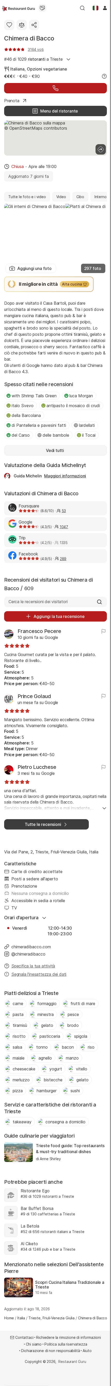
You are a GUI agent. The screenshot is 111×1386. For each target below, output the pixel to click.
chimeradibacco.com (31, 946)
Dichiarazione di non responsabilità (50, 1350)
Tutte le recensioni (43, 824)
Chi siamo (34, 1344)
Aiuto (87, 1350)
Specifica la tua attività (33, 966)
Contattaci (24, 1337)
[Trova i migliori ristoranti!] (18, 8)
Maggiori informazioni (65, 475)
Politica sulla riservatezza (65, 1344)
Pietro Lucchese (37, 767)
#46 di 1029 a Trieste (33, 59)
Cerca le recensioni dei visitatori (38, 601)
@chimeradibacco (28, 954)
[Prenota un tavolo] (55, 88)
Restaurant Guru (72, 1361)
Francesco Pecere (39, 631)
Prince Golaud (34, 696)
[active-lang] (95, 8)
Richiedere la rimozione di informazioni (68, 1337)
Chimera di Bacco (29, 38)
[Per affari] (42, 8)
